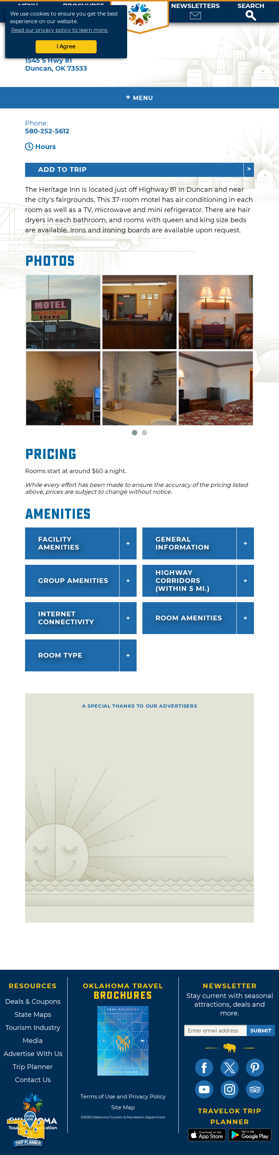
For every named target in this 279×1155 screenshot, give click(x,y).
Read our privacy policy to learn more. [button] (59, 30)
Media (33, 1041)
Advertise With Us (33, 1054)
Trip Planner (33, 1067)
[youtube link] (204, 1089)
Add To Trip (62, 170)
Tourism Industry (32, 1028)
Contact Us (33, 1080)
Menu (139, 97)
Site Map (123, 1107)
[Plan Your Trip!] (26, 1129)
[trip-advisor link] (255, 1089)
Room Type (60, 655)
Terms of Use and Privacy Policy (123, 1096)
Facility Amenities (58, 543)
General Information (182, 543)
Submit (260, 1030)
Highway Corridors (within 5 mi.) (182, 581)
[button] (251, 11)
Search (251, 6)
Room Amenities (188, 618)
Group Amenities (73, 581)
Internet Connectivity (66, 618)
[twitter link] (230, 1068)
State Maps (33, 1015)
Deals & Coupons (33, 1002)
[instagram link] (230, 1089)
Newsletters (195, 6)
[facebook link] (204, 1068)
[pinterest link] (255, 1068)
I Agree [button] (66, 46)
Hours (45, 147)
